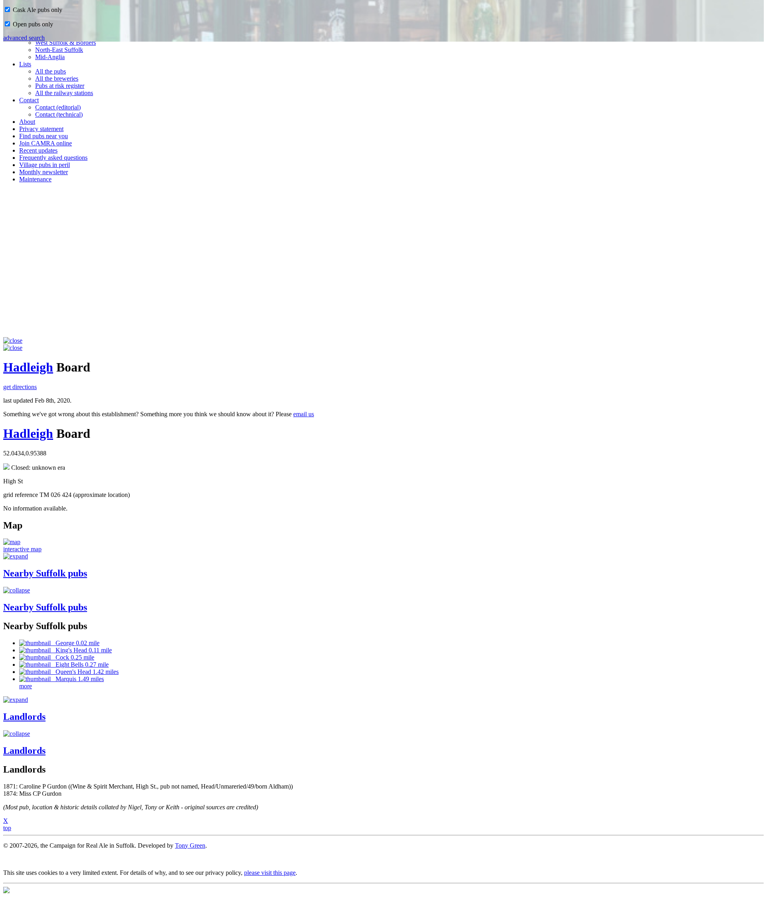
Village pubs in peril (44, 164)
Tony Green (190, 845)
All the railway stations (64, 92)
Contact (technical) (59, 114)
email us (303, 414)
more (25, 686)
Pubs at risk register (59, 85)
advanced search (24, 37)
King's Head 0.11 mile (81, 650)
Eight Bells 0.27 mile (80, 664)
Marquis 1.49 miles (77, 678)
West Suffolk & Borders (65, 42)
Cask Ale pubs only (36, 9)
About (27, 121)
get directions (20, 386)
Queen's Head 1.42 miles (85, 671)
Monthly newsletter (43, 172)
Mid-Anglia (50, 57)
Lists (25, 64)
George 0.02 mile (75, 643)
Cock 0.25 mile (72, 657)
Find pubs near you (43, 136)
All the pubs (50, 71)
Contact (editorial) (58, 107)
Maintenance (35, 179)
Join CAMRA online (45, 143)
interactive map (22, 549)
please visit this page (270, 872)
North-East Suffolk (59, 49)
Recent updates (38, 150)
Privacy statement (41, 128)
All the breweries (56, 78)
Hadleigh (28, 367)
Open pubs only (32, 24)
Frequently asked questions (53, 157)
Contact (29, 100)
